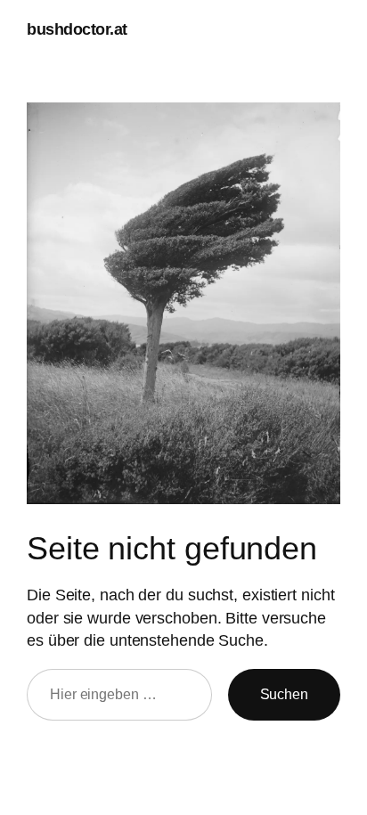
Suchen (284, 694)
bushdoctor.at (77, 29)
